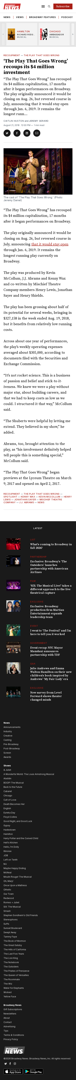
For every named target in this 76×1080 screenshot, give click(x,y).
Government (38, 643)
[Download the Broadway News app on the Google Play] (33, 1071)
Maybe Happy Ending (15, 868)
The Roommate (12, 979)
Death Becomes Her (14, 804)
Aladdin (7, 778)
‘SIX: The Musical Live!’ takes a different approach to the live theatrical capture (51, 589)
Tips (6, 1030)
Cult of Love (10, 799)
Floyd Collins (10, 817)
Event (34, 626)
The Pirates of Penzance (16, 971)
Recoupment (12, 55)
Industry (8, 731)
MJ (5, 864)
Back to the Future (13, 787)
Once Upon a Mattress (15, 885)
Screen (7, 752)
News (7, 17)
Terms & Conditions (14, 1035)
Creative (8, 735)
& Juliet (7, 770)
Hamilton (8, 834)
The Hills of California (15, 949)
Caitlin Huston (14, 121)
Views (20, 17)
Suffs (6, 923)
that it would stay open (49, 244)
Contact (8, 1022)
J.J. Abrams (26, 502)
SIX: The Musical (12, 906)
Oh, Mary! (8, 881)
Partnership (38, 556)
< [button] (3, 34)
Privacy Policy (11, 1039)
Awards (7, 757)
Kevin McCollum (49, 496)
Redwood (9, 898)
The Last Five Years (14, 953)
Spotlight (10, 496)
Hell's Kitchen (11, 842)
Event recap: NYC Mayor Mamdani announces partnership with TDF (46, 651)
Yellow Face (10, 996)
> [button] (73, 34)
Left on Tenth (10, 859)
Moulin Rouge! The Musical (18, 876)
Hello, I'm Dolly (11, 847)
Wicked (7, 992)
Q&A (32, 663)
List (33, 539)
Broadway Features (42, 17)
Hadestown (10, 829)
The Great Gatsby (13, 945)
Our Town (9, 894)
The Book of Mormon (15, 941)
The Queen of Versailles (16, 975)
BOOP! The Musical (14, 782)
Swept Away (10, 932)
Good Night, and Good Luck (18, 821)
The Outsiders (11, 966)
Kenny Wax (28, 496)
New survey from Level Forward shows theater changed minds (46, 696)
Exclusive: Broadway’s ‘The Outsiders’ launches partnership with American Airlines (49, 567)
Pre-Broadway (11, 744)
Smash (7, 911)
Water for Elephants (14, 988)
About (7, 1018)
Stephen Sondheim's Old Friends (21, 915)
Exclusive (36, 601)
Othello (7, 889)
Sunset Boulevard (13, 928)
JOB (6, 855)
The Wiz (8, 983)
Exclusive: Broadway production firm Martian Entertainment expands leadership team (47, 612)
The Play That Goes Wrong (42, 55)
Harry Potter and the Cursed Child (21, 838)
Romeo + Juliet (11, 902)
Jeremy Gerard (39, 121)
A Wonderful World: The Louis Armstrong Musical (29, 774)
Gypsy (7, 825)
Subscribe (63, 6)
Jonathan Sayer (25, 499)
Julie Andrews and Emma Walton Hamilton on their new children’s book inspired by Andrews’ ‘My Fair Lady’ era (51, 674)
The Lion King (11, 958)
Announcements (12, 727)
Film (33, 581)
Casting (7, 740)
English (7, 808)
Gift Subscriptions (13, 1009)
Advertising (9, 1026)
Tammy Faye (10, 936)
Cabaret (8, 791)
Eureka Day (9, 812)
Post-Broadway (12, 748)
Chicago (8, 795)
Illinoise (7, 851)
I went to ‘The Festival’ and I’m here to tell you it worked (50, 632)
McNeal (7, 872)
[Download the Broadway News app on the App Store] (13, 1071)
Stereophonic (11, 919)
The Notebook (11, 962)
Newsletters (10, 1013)
